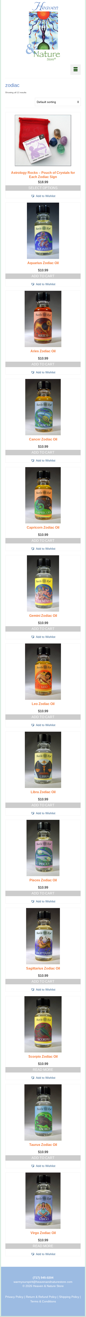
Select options (43, 188)
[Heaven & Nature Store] (43, 31)
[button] (43, 196)
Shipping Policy (69, 1296)
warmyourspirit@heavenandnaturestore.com (43, 1281)
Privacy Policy (14, 1296)
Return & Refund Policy (41, 1296)
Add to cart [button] (43, 276)
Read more (43, 1069)
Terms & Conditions (43, 1301)
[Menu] (75, 69)
